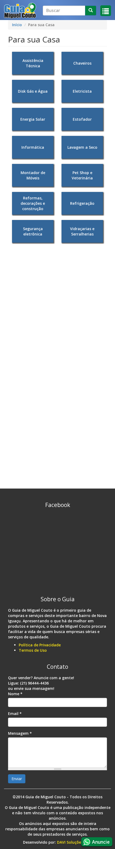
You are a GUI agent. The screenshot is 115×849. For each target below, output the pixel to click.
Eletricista (82, 91)
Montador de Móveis (33, 175)
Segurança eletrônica (33, 231)
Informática (32, 147)
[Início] (20, 11)
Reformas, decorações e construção (33, 203)
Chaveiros (82, 63)
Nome (15, 693)
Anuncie (101, 842)
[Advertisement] (57, 305)
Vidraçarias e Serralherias (82, 231)
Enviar (16, 778)
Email (15, 713)
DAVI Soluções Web (74, 842)
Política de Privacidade (40, 644)
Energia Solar (32, 119)
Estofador (82, 119)
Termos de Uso (33, 650)
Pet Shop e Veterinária (82, 175)
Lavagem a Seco (82, 147)
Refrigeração (82, 203)
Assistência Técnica (32, 63)
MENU (105, 10)
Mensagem (20, 733)
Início (17, 24)
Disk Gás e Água (33, 91)
